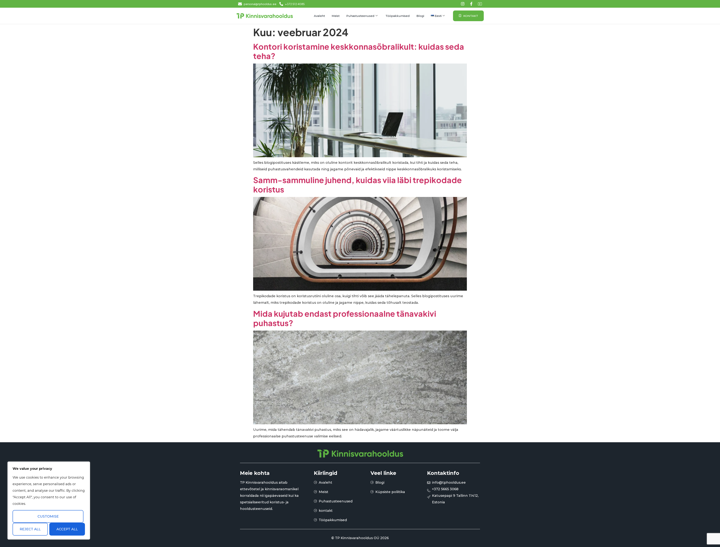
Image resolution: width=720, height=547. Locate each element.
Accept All (67, 529)
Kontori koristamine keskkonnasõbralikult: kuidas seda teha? (358, 51)
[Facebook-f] (471, 4)
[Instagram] (463, 4)
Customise (48, 516)
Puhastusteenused (360, 16)
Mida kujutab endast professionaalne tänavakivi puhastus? (344, 318)
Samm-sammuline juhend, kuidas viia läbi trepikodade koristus (357, 184)
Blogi (420, 16)
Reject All (30, 529)
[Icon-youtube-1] (480, 4)
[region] (49, 501)
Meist (336, 16)
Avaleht (319, 16)
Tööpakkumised (398, 16)
